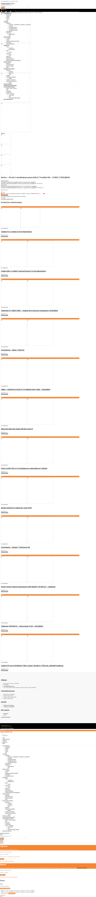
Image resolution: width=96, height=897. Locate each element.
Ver (1, 207)
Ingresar (2, 858)
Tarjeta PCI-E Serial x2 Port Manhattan (16, 232)
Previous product (5, 180)
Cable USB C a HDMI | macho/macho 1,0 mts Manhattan (23, 271)
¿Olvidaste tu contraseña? (14, 856)
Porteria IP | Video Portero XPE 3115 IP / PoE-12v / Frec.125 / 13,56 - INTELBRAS (18, 183)
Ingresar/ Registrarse (4, 732)
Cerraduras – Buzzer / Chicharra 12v (15, 547)
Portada (3, 12)
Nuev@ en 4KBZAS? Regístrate (7, 861)
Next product (4, 185)
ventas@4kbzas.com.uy (9, 686)
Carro (5, 715)
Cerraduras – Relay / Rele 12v (12, 350)
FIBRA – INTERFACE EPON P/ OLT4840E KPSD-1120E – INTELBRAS (25, 389)
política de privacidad (82, 868)
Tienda (7, 12)
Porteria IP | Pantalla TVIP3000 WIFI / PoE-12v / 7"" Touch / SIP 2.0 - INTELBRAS (18, 187)
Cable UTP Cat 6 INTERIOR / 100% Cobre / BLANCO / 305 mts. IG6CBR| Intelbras (32, 666)
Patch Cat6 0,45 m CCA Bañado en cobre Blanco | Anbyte (24, 468)
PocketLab (11, 728)
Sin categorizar (14, 196)
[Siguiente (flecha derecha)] (1, 896)
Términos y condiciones (9, 706)
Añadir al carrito (11, 893)
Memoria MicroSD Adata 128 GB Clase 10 (17, 429)
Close (11, 732)
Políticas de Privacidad (9, 705)
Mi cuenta (6, 713)
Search (3, 7)
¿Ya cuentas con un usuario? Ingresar (8, 877)
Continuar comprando (5, 888)
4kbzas (24, 196)
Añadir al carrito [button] (4, 236)
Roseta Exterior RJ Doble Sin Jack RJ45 (16, 508)
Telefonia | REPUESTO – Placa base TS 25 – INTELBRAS (22, 626)
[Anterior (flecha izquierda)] (0, 896)
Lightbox (3, 133)
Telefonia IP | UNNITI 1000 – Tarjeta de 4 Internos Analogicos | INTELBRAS (29, 311)
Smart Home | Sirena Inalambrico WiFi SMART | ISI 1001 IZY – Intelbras (28, 587)
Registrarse (3, 874)
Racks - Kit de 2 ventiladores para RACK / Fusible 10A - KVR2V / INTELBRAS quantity (20, 193)
